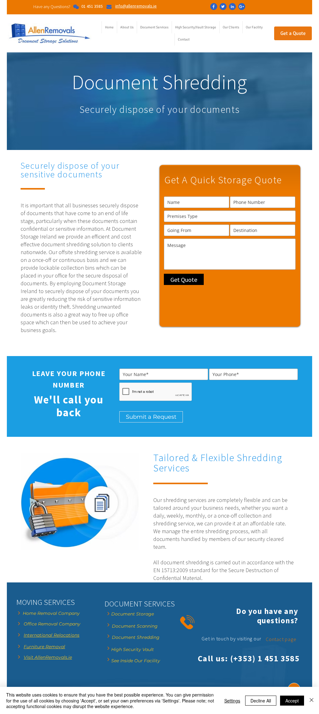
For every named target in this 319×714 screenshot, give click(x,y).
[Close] (311, 700)
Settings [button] (232, 700)
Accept (292, 700)
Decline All (260, 700)
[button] (154, 27)
